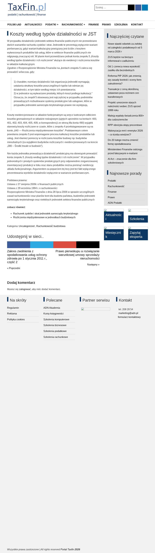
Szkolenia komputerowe (56, 319)
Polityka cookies (16, 319)
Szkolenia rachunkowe (55, 337)
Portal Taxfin (67, 549)
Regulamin (13, 308)
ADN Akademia (51, 308)
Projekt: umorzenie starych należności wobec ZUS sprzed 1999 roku (124, 106)
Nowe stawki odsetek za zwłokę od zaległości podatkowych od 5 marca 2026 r (125, 48)
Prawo (106, 24)
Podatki (50, 24)
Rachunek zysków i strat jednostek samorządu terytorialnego (45, 213)
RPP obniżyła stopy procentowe (125, 125)
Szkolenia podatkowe (55, 331)
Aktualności (33, 24)
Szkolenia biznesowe (54, 325)
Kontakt (137, 24)
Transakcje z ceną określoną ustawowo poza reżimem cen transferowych (123, 93)
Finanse (94, 24)
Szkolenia (121, 24)
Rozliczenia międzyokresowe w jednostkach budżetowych (44, 217)
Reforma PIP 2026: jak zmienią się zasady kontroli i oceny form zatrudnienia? (124, 80)
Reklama (12, 313)
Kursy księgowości (53, 313)
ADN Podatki (115, 203)
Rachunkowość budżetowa (50, 226)
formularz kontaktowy (129, 317)
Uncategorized (27, 226)
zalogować (25, 289)
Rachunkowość (72, 24)
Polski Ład (14, 24)
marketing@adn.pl (128, 313)
